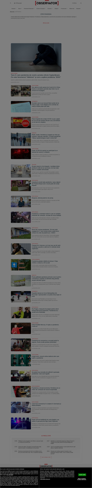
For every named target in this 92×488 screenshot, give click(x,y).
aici (21, 481)
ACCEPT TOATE (82, 474)
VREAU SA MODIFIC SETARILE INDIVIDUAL (81, 479)
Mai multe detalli (10, 474)
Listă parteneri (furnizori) (45, 479)
